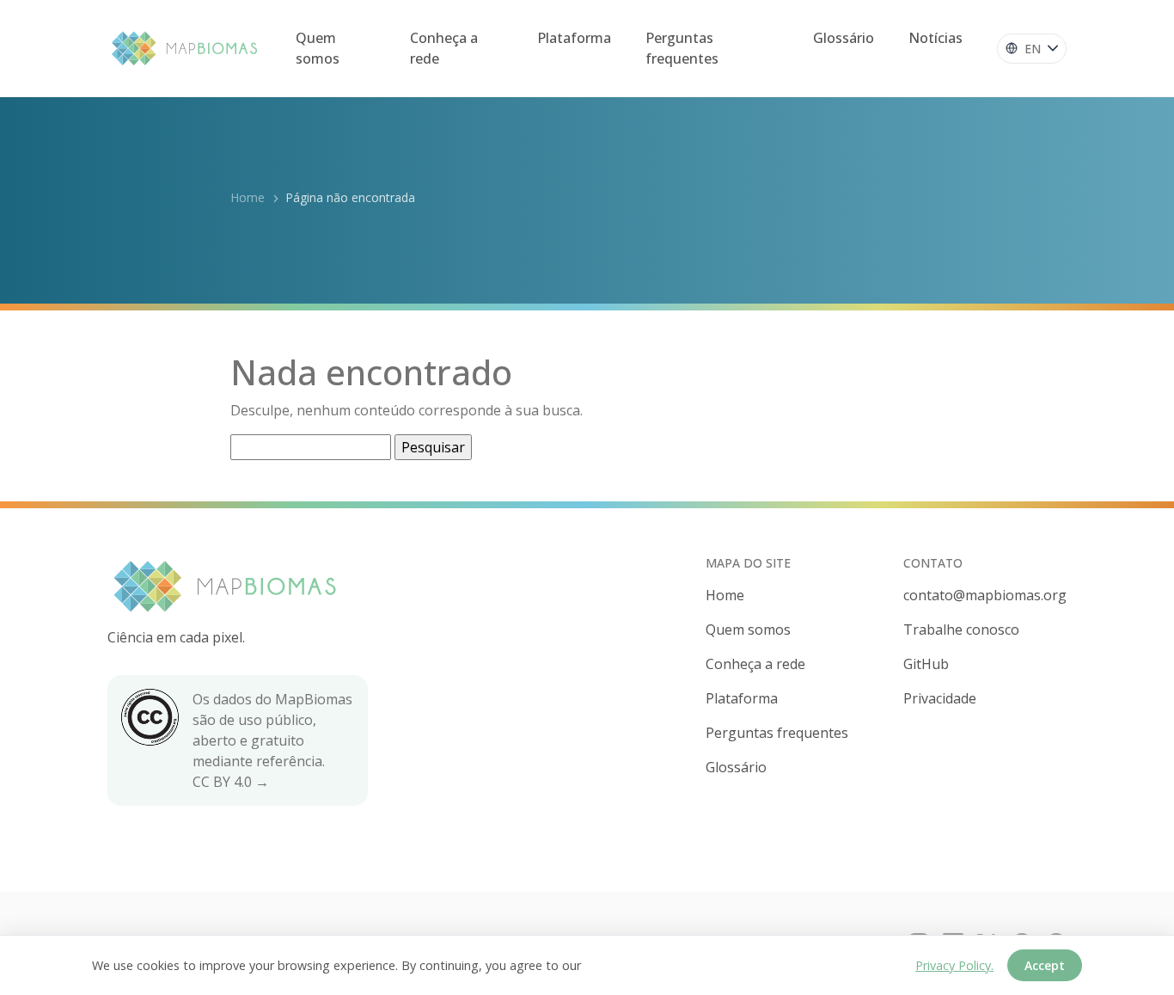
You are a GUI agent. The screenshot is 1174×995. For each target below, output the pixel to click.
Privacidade (939, 698)
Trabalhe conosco (961, 629)
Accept (1044, 965)
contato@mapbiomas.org (985, 595)
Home (247, 197)
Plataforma (574, 37)
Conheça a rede (444, 48)
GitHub (926, 663)
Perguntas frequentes (681, 48)
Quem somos (317, 48)
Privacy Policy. (954, 965)
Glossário (843, 37)
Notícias (935, 37)
